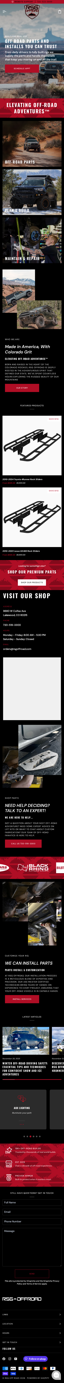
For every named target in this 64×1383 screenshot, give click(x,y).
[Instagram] (9, 1358)
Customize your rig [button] (17, 955)
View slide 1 (54, 93)
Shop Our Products (32, 582)
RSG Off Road (12, 1378)
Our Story (22, 388)
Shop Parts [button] (12, 798)
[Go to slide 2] (27, 1136)
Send (32, 1274)
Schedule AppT (22, 68)
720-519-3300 (12, 625)
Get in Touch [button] (9, 1342)
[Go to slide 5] (36, 1136)
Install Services (22, 999)
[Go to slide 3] (30, 1136)
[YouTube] (15, 1358)
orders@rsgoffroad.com (17, 649)
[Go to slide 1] (24, 1136)
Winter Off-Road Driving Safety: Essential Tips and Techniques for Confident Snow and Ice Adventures (25, 1068)
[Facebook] (3, 1358)
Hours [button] (5, 1333)
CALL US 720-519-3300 (23, 843)
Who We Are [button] (12, 339)
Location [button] (7, 1324)
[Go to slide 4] (33, 1136)
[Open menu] (7, 12)
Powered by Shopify (38, 1378)
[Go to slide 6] (40, 1136)
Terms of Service (34, 1284)
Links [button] (5, 1314)
